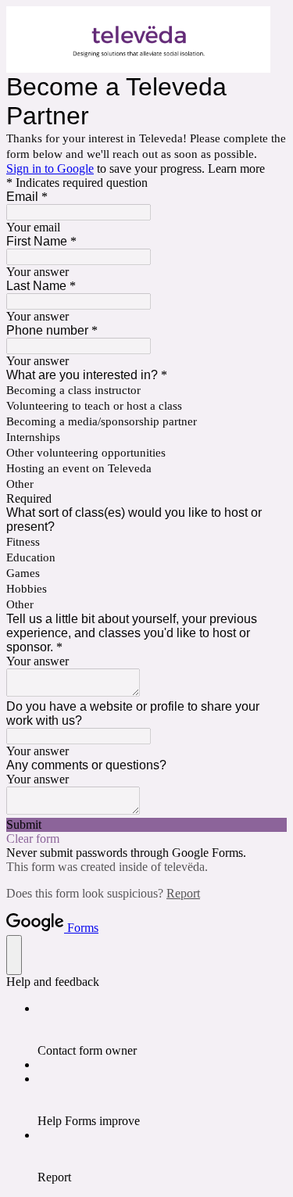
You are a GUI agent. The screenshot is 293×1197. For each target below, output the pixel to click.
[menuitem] (162, 1030)
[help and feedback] (14, 955)
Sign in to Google (50, 168)
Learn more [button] (236, 168)
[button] (146, 825)
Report (183, 893)
